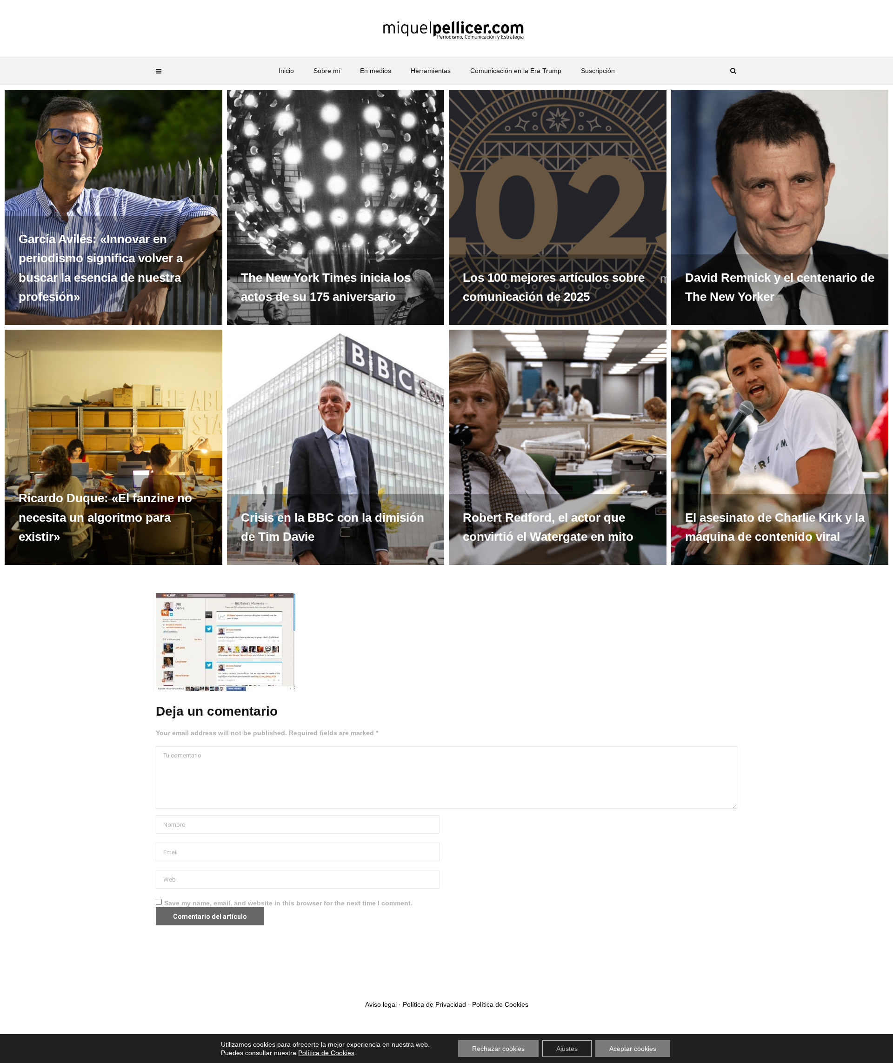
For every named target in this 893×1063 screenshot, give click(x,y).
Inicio (286, 70)
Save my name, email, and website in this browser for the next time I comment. (288, 903)
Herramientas (431, 70)
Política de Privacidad (434, 1004)
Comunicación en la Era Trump (515, 70)
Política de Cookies (500, 1004)
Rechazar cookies (498, 1048)
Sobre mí (326, 70)
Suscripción (598, 70)
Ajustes (567, 1048)
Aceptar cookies (632, 1048)
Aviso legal (381, 1004)
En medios (375, 70)
